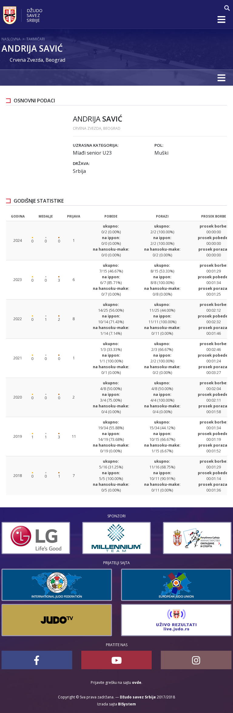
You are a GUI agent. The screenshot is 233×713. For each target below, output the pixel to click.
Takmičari (35, 39)
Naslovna (11, 39)
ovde (136, 682)
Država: (81, 163)
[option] (38, 538)
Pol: (158, 145)
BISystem (127, 704)
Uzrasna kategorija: (95, 145)
